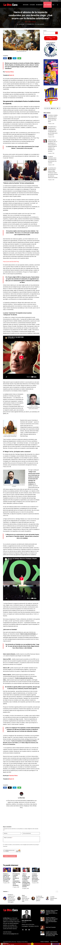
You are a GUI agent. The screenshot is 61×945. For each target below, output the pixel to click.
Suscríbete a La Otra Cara (50, 38)
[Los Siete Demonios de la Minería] (47, 898)
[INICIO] (25, 21)
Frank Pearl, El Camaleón (51, 927)
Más (53, 4)
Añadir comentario (8, 837)
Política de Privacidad (54, 0)
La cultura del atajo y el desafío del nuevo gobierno (40, 898)
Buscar (45, 30)
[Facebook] (5, 58)
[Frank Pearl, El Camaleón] (42, 928)
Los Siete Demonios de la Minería (53, 898)
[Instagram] (29, 930)
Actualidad (32, 4)
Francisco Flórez (9, 71)
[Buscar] (57, 4)
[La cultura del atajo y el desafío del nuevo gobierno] (33, 898)
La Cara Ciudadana (40, 24)
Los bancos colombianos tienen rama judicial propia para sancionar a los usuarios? (52, 159)
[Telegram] (14, 58)
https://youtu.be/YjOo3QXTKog (11, 261)
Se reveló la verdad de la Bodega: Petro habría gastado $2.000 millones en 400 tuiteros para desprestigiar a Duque (52, 920)
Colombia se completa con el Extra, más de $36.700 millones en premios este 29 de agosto (52, 118)
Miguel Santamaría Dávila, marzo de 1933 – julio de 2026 (25, 898)
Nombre (5, 833)
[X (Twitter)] (10, 58)
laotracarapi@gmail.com (12, 933)
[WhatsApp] (19, 58)
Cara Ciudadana (47, 4)
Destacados (25, 4)
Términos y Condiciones (44, 0)
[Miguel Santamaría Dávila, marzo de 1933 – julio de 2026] (19, 898)
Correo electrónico (27, 833)
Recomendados (39, 4)
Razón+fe (11, 75)
